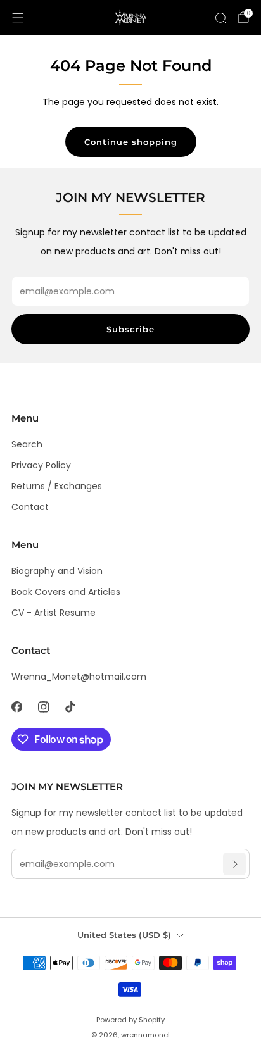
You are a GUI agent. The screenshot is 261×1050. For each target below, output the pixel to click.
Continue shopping (130, 142)
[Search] (220, 17)
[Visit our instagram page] (43, 707)
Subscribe (130, 329)
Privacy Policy (41, 465)
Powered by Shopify (130, 1020)
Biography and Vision (57, 571)
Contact (30, 507)
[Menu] (17, 17)
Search (26, 444)
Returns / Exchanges (56, 486)
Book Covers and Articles (65, 591)
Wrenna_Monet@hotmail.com (78, 676)
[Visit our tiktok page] (69, 707)
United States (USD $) (124, 935)
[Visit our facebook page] (16, 707)
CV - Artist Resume (53, 612)
